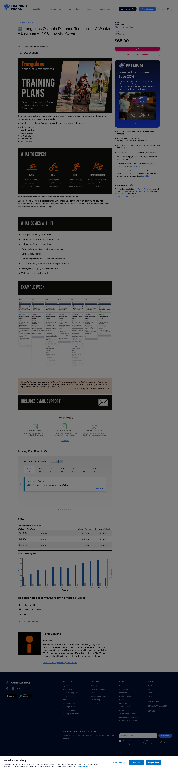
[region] (89, 762)
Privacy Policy (83, 766)
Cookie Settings (119, 762)
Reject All (136, 762)
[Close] (174, 762)
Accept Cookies (153, 762)
